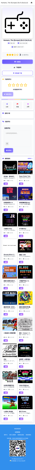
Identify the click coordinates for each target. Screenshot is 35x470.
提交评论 (8, 150)
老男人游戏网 (12, 434)
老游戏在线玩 (21, 434)
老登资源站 (28, 434)
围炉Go (6, 434)
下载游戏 (18, 67)
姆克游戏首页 (17, 428)
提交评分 (9, 94)
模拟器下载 (18, 73)
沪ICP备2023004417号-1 (17, 459)
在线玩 (19, 62)
